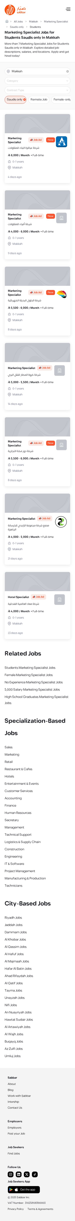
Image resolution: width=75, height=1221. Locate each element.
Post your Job (16, 1134)
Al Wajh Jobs (14, 1034)
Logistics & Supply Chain (23, 842)
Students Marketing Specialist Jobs (30, 667)
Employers (14, 1128)
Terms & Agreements (40, 1209)
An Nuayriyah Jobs (18, 1012)
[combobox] (41, 81)
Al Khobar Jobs (15, 939)
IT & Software (14, 863)
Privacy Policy (16, 1209)
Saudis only (17, 27)
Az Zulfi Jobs (14, 1048)
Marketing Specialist (56, 22)
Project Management (20, 871)
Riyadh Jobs (13, 917)
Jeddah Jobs (13, 925)
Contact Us (15, 1108)
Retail (9, 761)
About (12, 1084)
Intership (13, 1102)
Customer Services (19, 791)
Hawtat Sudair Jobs (19, 1019)
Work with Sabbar (19, 1096)
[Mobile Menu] (68, 10)
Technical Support (18, 834)
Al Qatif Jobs (14, 983)
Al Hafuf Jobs (14, 954)
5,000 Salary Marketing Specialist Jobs (32, 689)
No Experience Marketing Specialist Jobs (34, 682)
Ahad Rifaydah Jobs (19, 976)
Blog (10, 1090)
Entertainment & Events (22, 783)
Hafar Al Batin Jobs (18, 968)
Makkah (33, 22)
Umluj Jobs (13, 1056)
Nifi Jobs (11, 1005)
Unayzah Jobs (15, 997)
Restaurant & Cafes (18, 769)
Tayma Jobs (13, 990)
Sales (8, 747)
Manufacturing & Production (25, 878)
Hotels (9, 776)
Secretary (12, 820)
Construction (14, 849)
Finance (10, 805)
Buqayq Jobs (14, 1041)
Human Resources (18, 812)
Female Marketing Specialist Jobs (29, 675)
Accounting (13, 798)
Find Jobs (14, 1154)
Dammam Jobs (16, 932)
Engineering (13, 856)
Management (14, 827)
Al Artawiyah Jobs (17, 1027)
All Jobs (18, 22)
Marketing (12, 754)
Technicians (13, 885)
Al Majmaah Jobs (17, 961)
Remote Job (39, 99)
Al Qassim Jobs (16, 946)
